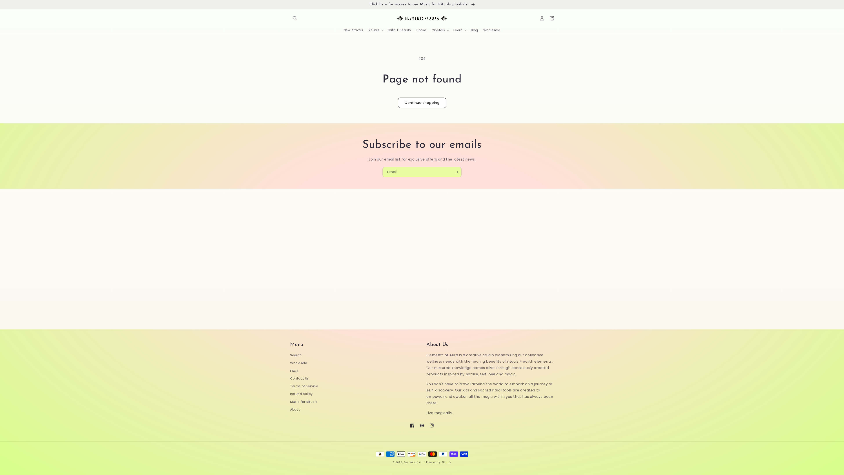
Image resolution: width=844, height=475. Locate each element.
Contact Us (299, 378)
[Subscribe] (456, 172)
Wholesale (298, 363)
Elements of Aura (414, 462)
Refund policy (301, 394)
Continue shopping (422, 102)
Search (296, 355)
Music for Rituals (303, 402)
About (295, 409)
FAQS (294, 371)
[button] (295, 18)
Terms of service (304, 386)
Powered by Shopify (438, 462)
